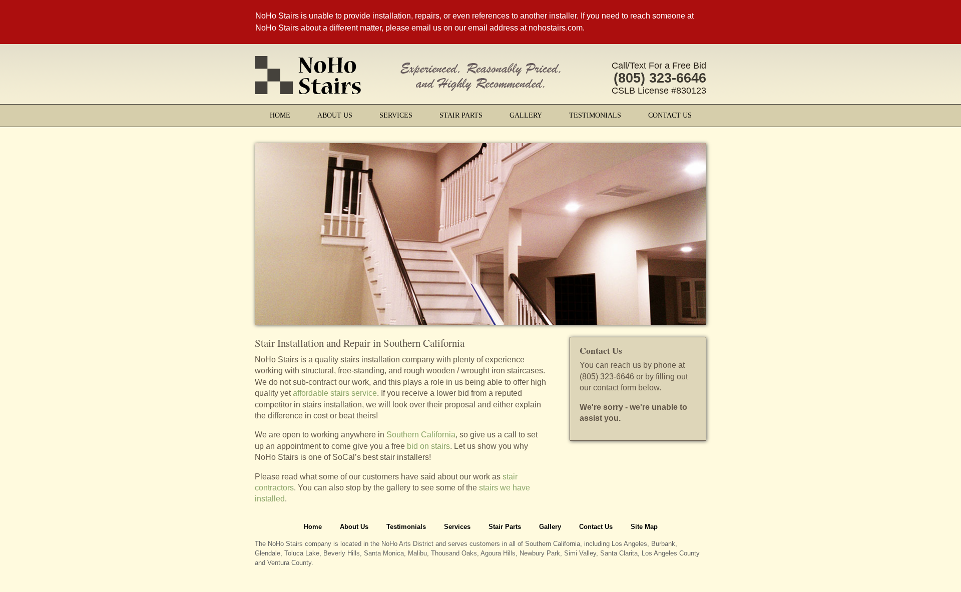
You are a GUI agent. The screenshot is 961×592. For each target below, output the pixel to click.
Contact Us (670, 115)
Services (395, 115)
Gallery (526, 115)
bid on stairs (428, 446)
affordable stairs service (335, 393)
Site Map (644, 526)
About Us (334, 115)
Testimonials (595, 115)
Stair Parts (461, 115)
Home (280, 115)
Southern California (420, 434)
